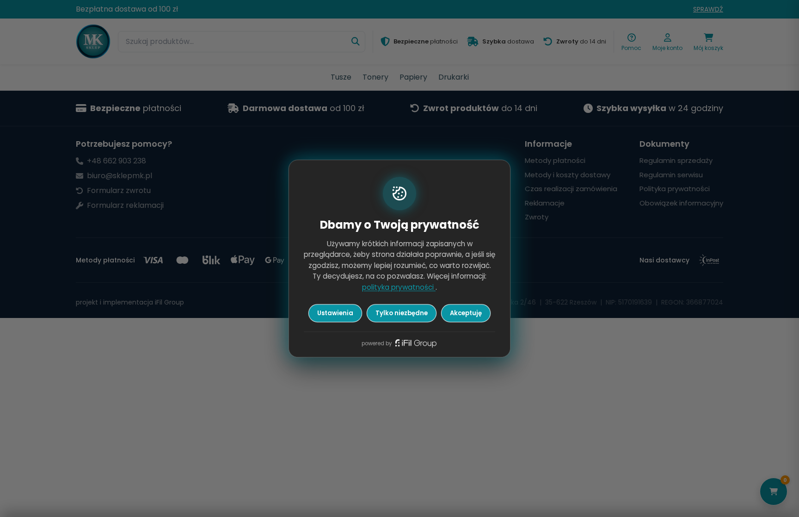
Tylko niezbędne (401, 313)
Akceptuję (466, 313)
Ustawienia (335, 313)
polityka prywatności (399, 287)
